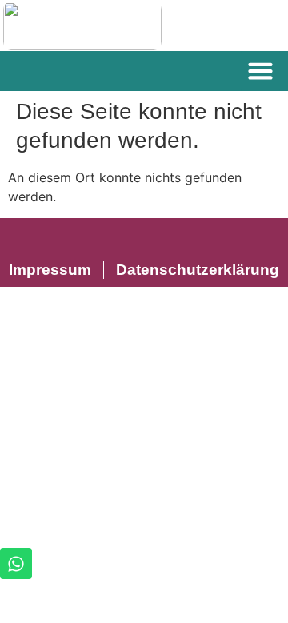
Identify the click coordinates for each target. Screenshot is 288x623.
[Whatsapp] (16, 564)
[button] (261, 71)
